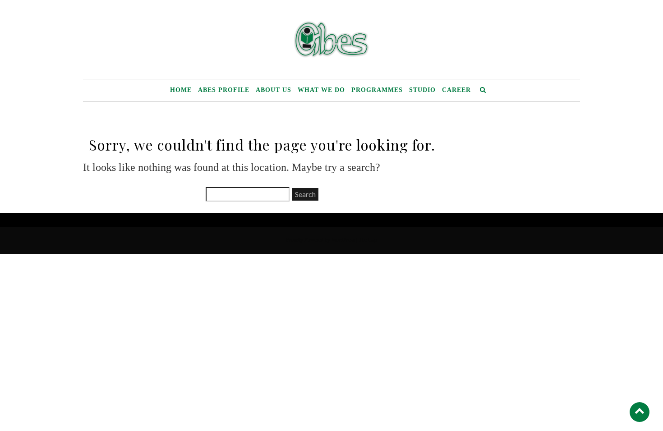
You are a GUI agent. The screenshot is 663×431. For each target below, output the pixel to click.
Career (456, 90)
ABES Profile (223, 90)
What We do (321, 90)
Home (181, 90)
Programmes (377, 90)
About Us (273, 90)
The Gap (368, 240)
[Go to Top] (640, 411)
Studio (422, 90)
